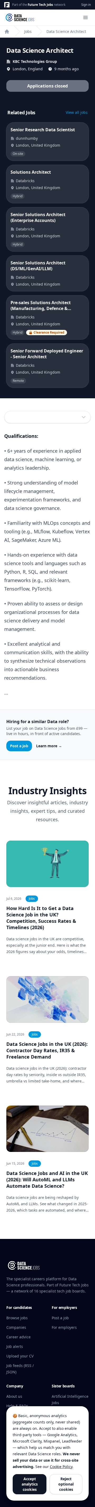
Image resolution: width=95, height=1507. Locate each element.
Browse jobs (17, 1317)
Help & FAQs (17, 1405)
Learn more (49, 745)
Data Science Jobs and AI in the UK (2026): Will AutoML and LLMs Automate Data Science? (47, 1179)
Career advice (18, 1336)
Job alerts (14, 1346)
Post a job (19, 745)
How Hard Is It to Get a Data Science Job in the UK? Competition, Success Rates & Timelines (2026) (41, 918)
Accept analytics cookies (30, 1484)
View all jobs (77, 112)
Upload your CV (20, 1356)
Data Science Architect (66, 31)
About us (14, 1396)
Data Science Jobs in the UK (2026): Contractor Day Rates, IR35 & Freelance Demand (47, 1050)
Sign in (86, 5)
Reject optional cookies (66, 1484)
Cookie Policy (61, 1466)
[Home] (7, 31)
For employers (64, 1327)
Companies (16, 1327)
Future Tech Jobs (40, 5)
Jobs (28, 31)
